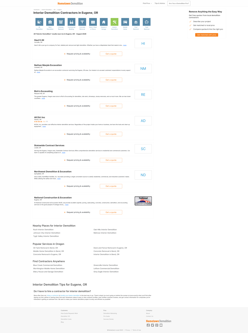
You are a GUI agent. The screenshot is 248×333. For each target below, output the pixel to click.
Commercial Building (71, 28)
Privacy (127, 330)
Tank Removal (146, 28)
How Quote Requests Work (69, 313)
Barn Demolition (50, 28)
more (124, 45)
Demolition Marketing (110, 313)
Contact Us (149, 316)
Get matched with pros (206, 35)
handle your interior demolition (70, 295)
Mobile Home (125, 28)
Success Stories (108, 319)
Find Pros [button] (146, 3)
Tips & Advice (160, 3)
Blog (62, 322)
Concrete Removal (82, 28)
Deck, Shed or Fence (93, 28)
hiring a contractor (53, 295)
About (148, 313)
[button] (148, 325)
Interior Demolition (114, 28)
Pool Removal (136, 28)
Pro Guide (106, 316)
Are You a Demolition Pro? (179, 3)
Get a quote (111, 54)
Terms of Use (137, 330)
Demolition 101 (65, 316)
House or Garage (104, 28)
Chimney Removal (61, 28)
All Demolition (39, 28)
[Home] (70, 3)
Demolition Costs (66, 319)
